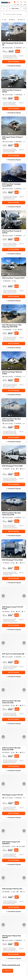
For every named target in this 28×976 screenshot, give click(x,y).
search (18, 4)
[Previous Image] (3, 31)
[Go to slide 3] (14, 39)
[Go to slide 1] (9, 39)
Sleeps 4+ (13, 19)
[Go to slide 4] (16, 39)
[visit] (14, 2)
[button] (14, 3)
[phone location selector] (21, 2)
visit (14, 4)
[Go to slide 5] (18, 39)
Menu (25, 4)
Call (21, 4)
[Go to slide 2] (11, 39)
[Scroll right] (25, 8)
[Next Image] (24, 31)
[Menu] (25, 2)
